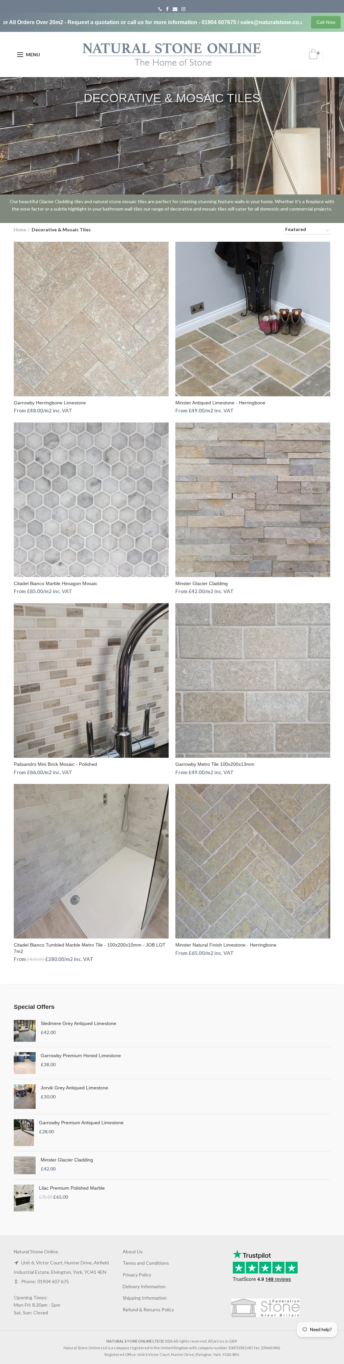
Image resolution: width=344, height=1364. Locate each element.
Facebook (167, 9)
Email (175, 9)
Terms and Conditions (146, 1263)
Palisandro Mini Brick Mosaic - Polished (55, 764)
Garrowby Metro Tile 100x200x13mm (214, 764)
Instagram (183, 9)
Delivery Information (144, 1286)
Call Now (325, 22)
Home (20, 229)
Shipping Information (145, 1298)
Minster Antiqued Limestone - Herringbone (220, 402)
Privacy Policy (137, 1274)
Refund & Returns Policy (148, 1309)
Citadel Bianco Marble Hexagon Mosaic (55, 583)
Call (160, 9)
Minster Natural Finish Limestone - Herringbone (225, 945)
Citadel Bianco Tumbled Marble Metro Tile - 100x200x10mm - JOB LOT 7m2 (90, 948)
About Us (133, 1251)
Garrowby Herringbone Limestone (50, 402)
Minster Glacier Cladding (201, 583)
